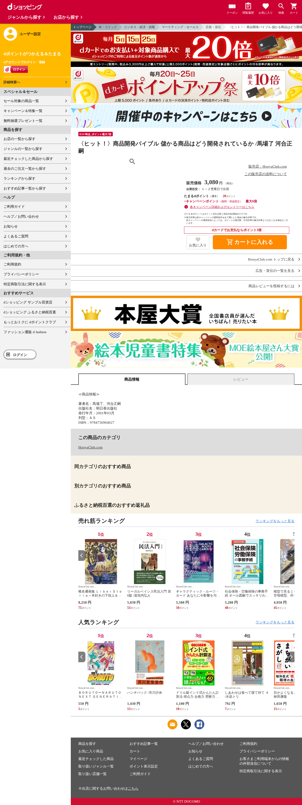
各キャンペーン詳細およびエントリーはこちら (222, 207)
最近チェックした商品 (96, 759)
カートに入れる (249, 242)
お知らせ (11, 226)
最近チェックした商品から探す (28, 159)
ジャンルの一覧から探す (23, 149)
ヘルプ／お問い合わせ (21, 216)
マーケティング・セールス (180, 27)
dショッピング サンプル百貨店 (28, 302)
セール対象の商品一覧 (21, 101)
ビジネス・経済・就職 (139, 27)
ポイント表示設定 (144, 766)
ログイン (20, 355)
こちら (133, 788)
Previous (81, 555)
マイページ (138, 759)
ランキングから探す (19, 178)
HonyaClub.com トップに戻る (271, 259)
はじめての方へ (16, 246)
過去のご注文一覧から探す (25, 168)
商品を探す (87, 744)
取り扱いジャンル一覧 (96, 766)
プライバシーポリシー (21, 274)
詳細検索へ (12, 82)
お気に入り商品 (90, 751)
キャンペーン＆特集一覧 (23, 111)
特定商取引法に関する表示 (25, 284)
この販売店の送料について (265, 174)
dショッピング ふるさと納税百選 (30, 312)
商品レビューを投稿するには (271, 286)
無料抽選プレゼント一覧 (23, 121)
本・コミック (108, 27)
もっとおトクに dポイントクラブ (30, 322)
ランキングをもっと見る (275, 521)
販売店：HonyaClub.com (267, 166)
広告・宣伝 (213, 27)
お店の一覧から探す (19, 139)
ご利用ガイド (14, 206)
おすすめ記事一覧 (144, 744)
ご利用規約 (12, 264)
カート (135, 751)
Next (290, 555)
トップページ (82, 27)
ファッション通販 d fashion (25, 332)
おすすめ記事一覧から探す (25, 188)
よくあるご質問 (16, 236)
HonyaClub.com (90, 447)
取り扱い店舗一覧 (92, 774)
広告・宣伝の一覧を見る (275, 271)
